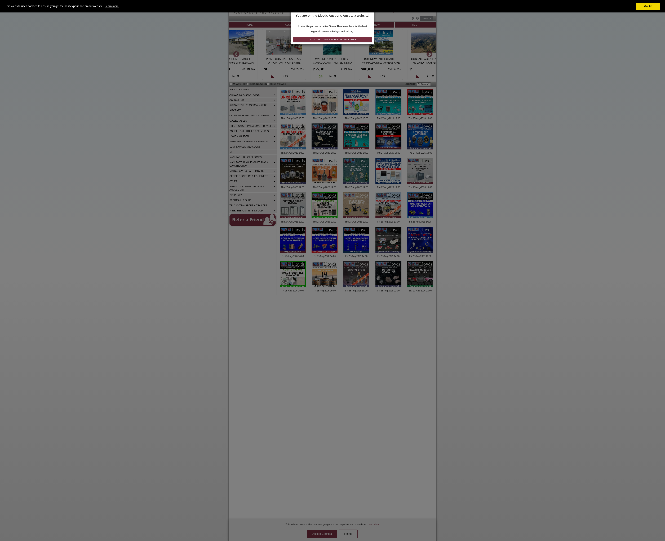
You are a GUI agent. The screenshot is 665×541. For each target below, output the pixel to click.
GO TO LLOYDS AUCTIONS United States (332, 39)
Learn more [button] (112, 6)
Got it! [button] (648, 6)
